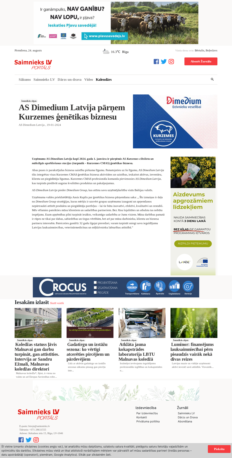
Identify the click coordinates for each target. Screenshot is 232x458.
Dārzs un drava (70, 79)
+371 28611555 (37, 429)
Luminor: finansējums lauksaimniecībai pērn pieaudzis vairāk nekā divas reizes (192, 352)
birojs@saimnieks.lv (39, 426)
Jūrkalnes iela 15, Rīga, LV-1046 (45, 433)
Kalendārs (104, 79)
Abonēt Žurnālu (201, 61)
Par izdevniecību (147, 413)
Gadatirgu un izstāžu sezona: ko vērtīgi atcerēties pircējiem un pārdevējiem (88, 352)
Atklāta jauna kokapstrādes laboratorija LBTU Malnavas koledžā (137, 352)
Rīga (125, 52)
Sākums (25, 79)
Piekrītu (219, 449)
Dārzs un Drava (188, 417)
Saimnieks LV (44, 79)
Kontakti (141, 417)
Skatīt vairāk (57, 303)
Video (88, 79)
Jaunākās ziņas (29, 101)
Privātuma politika (148, 421)
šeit (108, 454)
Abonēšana (185, 421)
